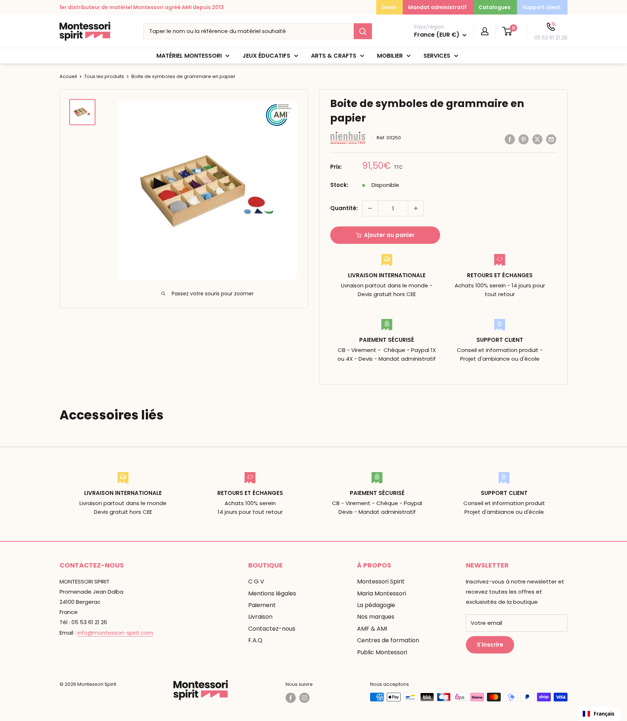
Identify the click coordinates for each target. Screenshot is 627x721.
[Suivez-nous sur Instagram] (304, 698)
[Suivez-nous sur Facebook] (291, 698)
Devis (389, 7)
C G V (256, 581)
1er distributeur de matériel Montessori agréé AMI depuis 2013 (142, 7)
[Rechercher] (363, 31)
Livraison (260, 617)
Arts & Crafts (333, 56)
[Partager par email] (551, 139)
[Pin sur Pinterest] (524, 139)
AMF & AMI (372, 628)
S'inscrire (490, 644)
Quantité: (344, 208)
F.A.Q (255, 640)
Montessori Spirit (381, 581)
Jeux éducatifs (266, 56)
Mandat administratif (437, 7)
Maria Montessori (381, 593)
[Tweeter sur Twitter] (537, 139)
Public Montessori (382, 652)
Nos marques (375, 617)
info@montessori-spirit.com (115, 632)
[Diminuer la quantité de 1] (370, 208)
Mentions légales (272, 593)
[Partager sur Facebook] (510, 139)
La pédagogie (376, 605)
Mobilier (390, 56)
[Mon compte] (484, 31)
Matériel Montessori (189, 56)
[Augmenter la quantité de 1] (415, 208)
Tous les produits (104, 76)
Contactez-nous (271, 628)
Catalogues (495, 7)
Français (604, 713)
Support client (541, 7)
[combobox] (598, 713)
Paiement (262, 605)
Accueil (68, 76)
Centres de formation (388, 640)
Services (436, 56)
